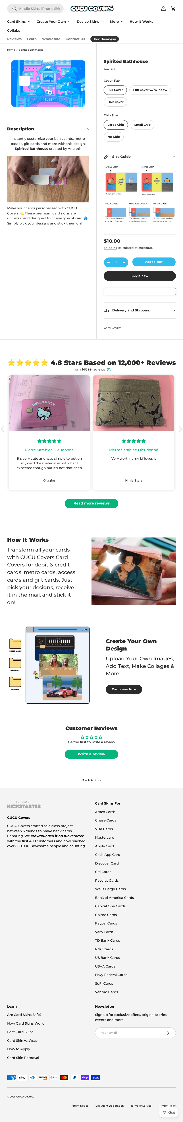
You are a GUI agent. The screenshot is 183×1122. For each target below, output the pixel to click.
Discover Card (107, 863)
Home (11, 50)
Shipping (110, 247)
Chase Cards (105, 820)
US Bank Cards (107, 957)
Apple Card (104, 846)
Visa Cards (104, 829)
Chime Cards (106, 915)
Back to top (91, 780)
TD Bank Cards (107, 940)
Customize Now (124, 689)
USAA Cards (105, 966)
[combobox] (35, 8)
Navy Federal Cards (111, 975)
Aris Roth (110, 69)
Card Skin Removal (23, 1058)
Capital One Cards (110, 906)
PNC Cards (104, 949)
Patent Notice (79, 1105)
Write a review (91, 754)
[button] (4, 429)
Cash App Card (107, 854)
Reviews (14, 39)
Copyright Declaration (110, 1105)
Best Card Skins (20, 1032)
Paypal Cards (106, 923)
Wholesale (51, 39)
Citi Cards (103, 872)
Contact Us (75, 39)
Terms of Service (141, 1105)
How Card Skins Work (25, 1023)
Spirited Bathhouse (31, 50)
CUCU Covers (24, 1096)
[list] (48, 83)
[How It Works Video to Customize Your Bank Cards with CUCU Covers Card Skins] (48, 179)
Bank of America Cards (114, 898)
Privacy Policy (167, 1105)
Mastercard (104, 837)
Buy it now (139, 276)
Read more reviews (91, 503)
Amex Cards (105, 812)
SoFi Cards (104, 983)
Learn (32, 39)
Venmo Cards (106, 992)
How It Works (141, 21)
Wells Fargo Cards (110, 889)
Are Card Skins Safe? (24, 1015)
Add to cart (154, 262)
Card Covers (112, 327)
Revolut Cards (107, 880)
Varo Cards (104, 932)
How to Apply (18, 1049)
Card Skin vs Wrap (22, 1040)
